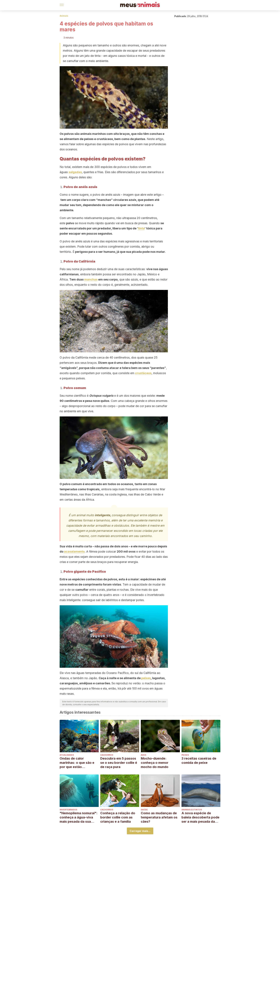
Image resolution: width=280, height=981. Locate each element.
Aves (143, 755)
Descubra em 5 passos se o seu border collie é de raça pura (118, 762)
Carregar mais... (140, 831)
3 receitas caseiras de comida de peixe (198, 760)
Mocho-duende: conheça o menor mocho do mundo (154, 762)
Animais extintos (191, 809)
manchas (91, 279)
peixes (146, 678)
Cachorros (106, 755)
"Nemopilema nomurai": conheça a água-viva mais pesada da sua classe (79, 817)
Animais (64, 16)
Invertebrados (68, 809)
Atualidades (67, 755)
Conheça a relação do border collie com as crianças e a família (117, 817)
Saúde (144, 809)
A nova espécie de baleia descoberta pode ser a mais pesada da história (200, 817)
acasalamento (74, 551)
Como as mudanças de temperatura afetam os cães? (159, 817)
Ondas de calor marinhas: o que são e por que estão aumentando (77, 762)
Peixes (185, 755)
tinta (141, 228)
